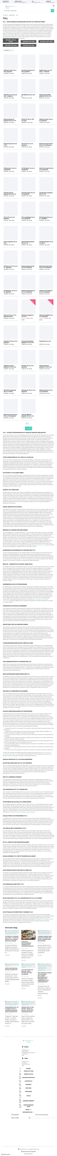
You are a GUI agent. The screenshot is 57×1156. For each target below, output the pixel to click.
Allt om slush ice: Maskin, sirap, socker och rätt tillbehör (27, 972)
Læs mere (7, 955)
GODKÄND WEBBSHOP (28, 1100)
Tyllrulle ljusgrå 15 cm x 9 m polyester (28, 193)
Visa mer (28, 428)
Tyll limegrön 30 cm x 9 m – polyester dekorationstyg (45, 218)
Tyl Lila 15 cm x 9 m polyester (9, 217)
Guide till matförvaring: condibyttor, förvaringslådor (27, 944)
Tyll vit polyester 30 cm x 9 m (10, 242)
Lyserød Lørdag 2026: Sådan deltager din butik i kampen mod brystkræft (45, 939)
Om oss (28, 1095)
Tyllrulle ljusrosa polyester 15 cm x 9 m (45, 366)
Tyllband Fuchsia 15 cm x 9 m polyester (45, 390)
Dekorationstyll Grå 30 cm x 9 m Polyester (27, 266)
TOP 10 (6, 15)
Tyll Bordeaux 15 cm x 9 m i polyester (10, 291)
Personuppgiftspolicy (28, 1077)
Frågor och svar (28, 1071)
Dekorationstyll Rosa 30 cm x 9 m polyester (28, 291)
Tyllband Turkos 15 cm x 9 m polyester (46, 119)
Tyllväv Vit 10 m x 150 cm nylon (27, 119)
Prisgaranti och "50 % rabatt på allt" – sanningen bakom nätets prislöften (11, 1009)
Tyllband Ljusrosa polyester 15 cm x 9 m (10, 366)
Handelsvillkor (28, 1074)
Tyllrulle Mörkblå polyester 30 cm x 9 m (27, 415)
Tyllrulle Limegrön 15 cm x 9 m (27, 315)
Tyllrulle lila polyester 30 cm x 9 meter (10, 390)
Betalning (28, 1088)
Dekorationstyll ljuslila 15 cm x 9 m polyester (45, 266)
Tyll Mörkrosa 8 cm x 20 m (28, 95)
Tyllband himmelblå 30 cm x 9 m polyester (45, 291)
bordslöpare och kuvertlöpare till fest (44, 919)
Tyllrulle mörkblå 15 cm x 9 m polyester (46, 315)
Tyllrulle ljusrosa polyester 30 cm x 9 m (10, 193)
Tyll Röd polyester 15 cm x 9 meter (46, 242)
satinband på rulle (40, 545)
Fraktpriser (28, 1091)
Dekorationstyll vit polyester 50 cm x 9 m (10, 119)
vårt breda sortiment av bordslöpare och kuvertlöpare (22, 812)
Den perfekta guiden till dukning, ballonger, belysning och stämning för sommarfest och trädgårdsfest (44, 977)
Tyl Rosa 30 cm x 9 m (45, 341)
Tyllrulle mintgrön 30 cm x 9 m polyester (46, 168)
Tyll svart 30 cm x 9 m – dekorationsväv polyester (10, 316)
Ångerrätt (28, 1084)
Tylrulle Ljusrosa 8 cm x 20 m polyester (28, 70)
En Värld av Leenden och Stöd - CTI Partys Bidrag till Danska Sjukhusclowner (12, 939)
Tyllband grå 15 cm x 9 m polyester (10, 168)
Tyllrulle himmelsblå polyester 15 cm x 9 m (27, 341)
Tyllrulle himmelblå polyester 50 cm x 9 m (45, 95)
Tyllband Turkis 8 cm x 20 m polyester (10, 70)
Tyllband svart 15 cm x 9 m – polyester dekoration (10, 267)
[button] (9, 50)
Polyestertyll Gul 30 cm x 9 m (10, 144)
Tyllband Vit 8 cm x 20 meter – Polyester (45, 70)
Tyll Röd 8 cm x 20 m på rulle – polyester (10, 95)
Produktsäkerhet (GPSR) (29, 1105)
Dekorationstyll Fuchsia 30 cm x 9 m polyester (10, 415)
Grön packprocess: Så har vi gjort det (11, 969)
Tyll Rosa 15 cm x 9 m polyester (27, 366)
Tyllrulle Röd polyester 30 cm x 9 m (27, 242)
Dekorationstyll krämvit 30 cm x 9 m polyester (46, 144)
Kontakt (28, 1068)
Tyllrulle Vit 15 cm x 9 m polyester (10, 341)
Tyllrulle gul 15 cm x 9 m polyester (28, 390)
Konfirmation (12, 15)
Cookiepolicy (28, 1081)
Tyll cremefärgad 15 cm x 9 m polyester (28, 217)
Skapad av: (28, 1153)
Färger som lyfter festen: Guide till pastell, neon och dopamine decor (27, 1009)
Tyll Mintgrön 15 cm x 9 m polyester (28, 168)
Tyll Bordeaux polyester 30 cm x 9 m (46, 193)
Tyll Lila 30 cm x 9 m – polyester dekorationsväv (27, 145)
